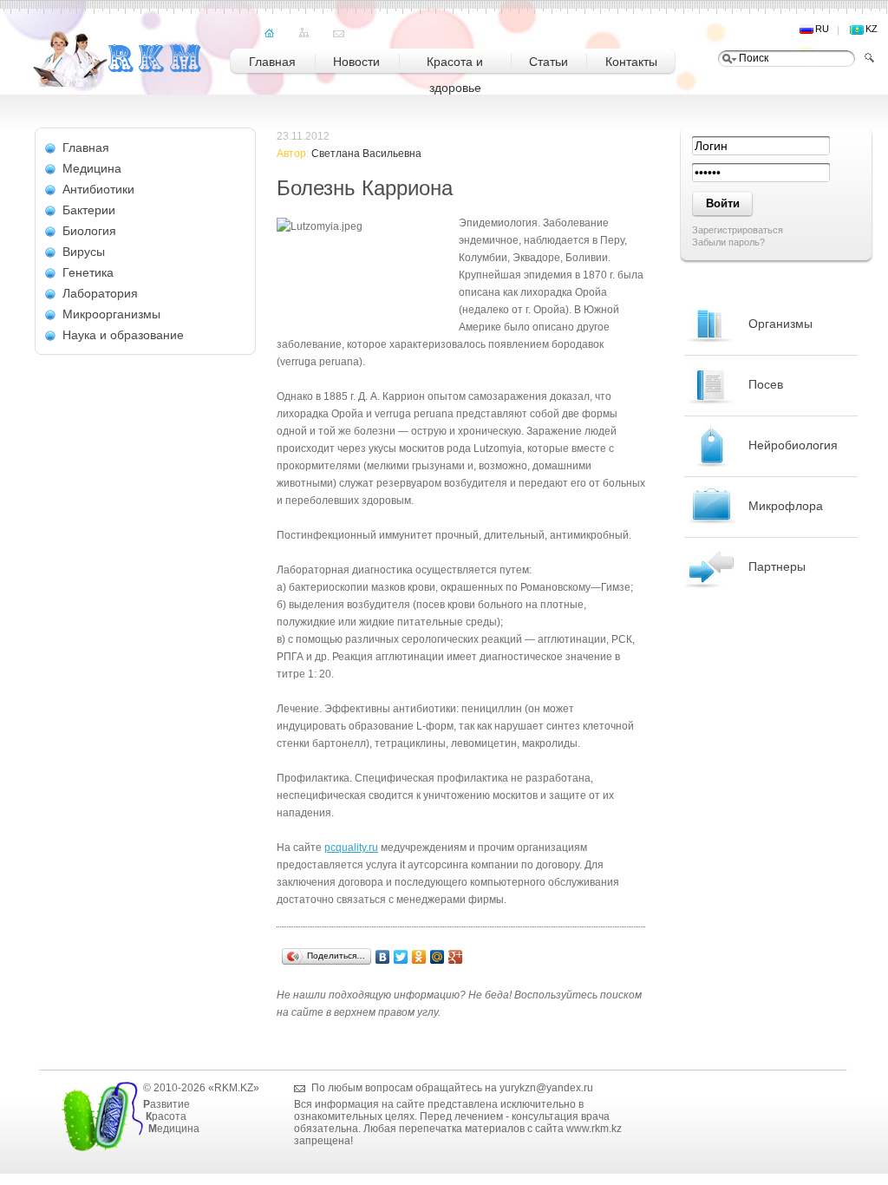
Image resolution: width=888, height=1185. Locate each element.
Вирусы (83, 252)
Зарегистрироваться (737, 230)
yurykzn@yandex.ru (546, 1088)
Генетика (88, 272)
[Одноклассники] (419, 957)
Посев (765, 384)
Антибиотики (98, 189)
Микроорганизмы (111, 314)
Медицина (91, 168)
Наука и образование (123, 335)
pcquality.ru (351, 847)
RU (822, 28)
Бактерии (88, 210)
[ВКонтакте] (383, 957)
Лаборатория (100, 293)
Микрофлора (785, 506)
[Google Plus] (456, 957)
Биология (89, 231)
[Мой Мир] (437, 957)
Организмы (780, 324)
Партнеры (777, 566)
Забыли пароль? (728, 242)
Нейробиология (793, 445)
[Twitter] (401, 957)
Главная (85, 147)
